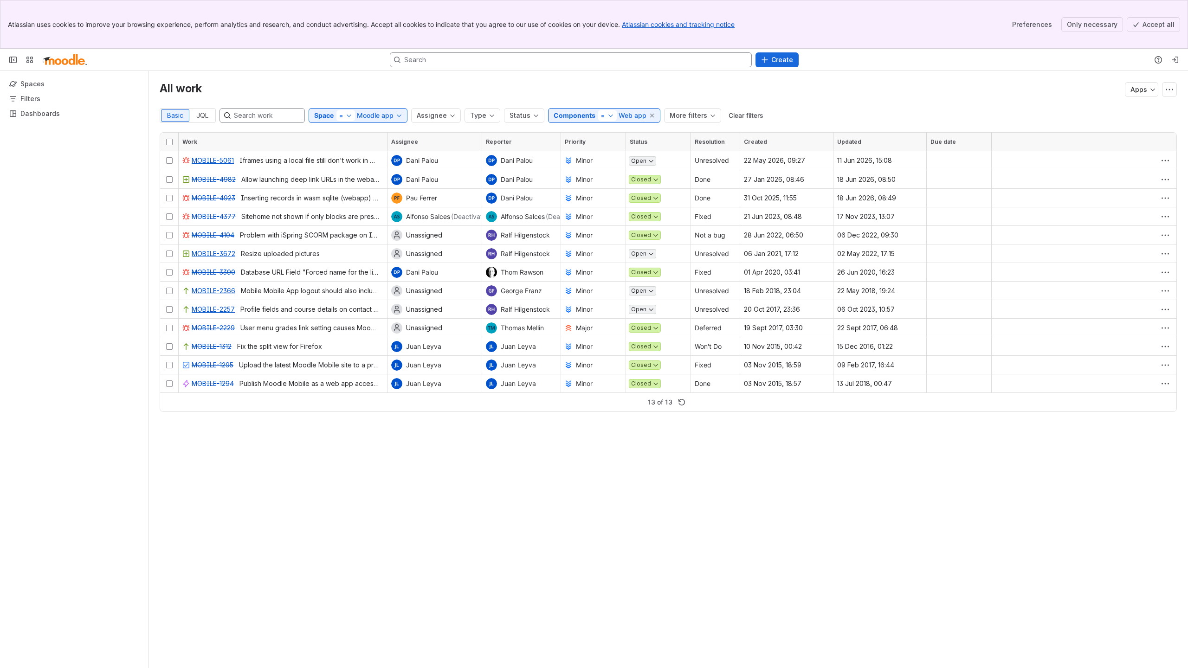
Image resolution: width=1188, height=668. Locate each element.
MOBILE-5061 (213, 160)
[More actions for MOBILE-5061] (1165, 160)
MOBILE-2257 (213, 309)
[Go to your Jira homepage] (65, 59)
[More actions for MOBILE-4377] (1165, 216)
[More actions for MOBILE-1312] (1165, 346)
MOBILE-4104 (213, 235)
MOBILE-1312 (212, 346)
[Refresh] (681, 402)
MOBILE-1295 (212, 365)
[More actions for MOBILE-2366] (1165, 290)
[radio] (175, 115)
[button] (652, 115)
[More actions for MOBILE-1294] (1165, 383)
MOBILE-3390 (213, 272)
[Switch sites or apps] (29, 59)
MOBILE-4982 (214, 179)
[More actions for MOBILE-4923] (1165, 198)
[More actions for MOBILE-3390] (1165, 272)
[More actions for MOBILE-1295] (1165, 365)
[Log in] (1175, 59)
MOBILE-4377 (214, 216)
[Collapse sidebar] (13, 59)
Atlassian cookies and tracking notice (678, 24)
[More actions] (1169, 89)
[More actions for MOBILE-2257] (1165, 309)
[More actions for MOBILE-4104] (1165, 235)
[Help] (1158, 59)
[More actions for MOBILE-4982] (1165, 179)
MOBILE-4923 (213, 198)
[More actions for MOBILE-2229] (1165, 328)
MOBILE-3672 (213, 253)
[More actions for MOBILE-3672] (1165, 253)
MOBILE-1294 (213, 383)
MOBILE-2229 (213, 328)
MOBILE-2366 (213, 291)
